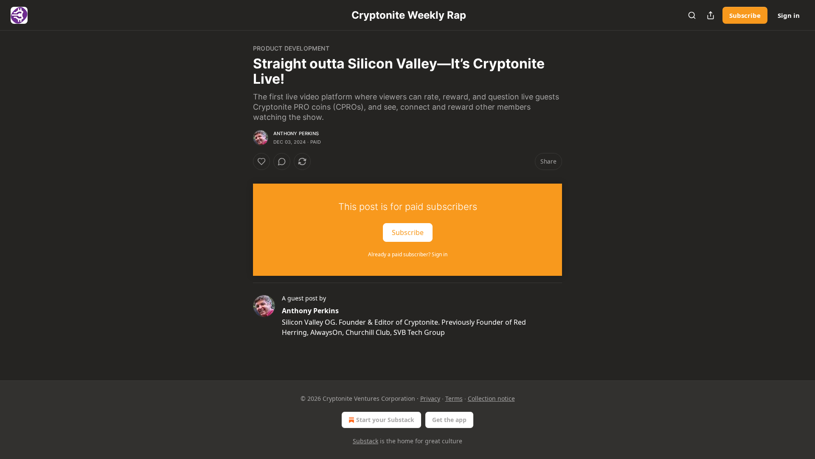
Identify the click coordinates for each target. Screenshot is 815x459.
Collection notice (491, 398)
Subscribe (745, 15)
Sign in (789, 15)
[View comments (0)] (281, 161)
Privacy (430, 398)
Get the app (449, 420)
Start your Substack (385, 420)
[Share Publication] (710, 15)
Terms (454, 398)
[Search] (691, 15)
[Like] (261, 161)
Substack (365, 441)
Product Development (291, 48)
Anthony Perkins (296, 133)
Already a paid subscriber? (407, 254)
